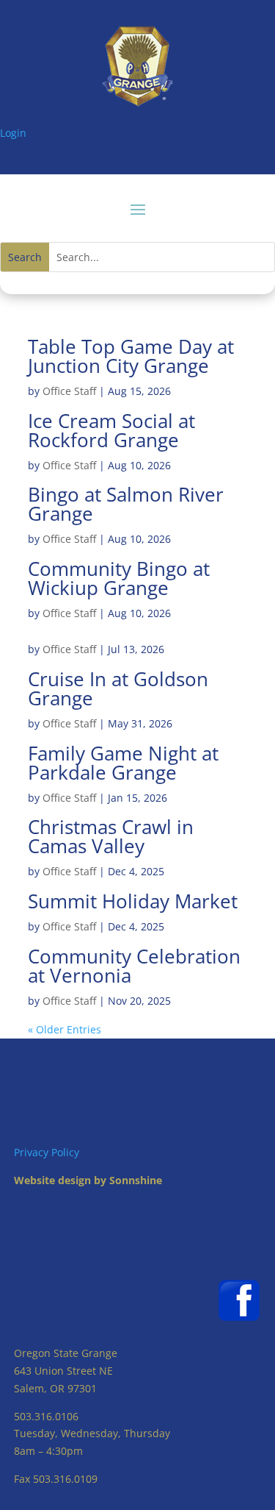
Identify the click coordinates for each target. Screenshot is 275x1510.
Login (13, 133)
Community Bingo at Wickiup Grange (119, 578)
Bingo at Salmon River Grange (126, 504)
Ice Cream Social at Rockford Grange (111, 430)
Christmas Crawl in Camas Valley (111, 836)
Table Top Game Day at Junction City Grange (131, 356)
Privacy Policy (46, 1152)
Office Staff (69, 391)
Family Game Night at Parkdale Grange (123, 763)
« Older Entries (64, 1029)
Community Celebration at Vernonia (134, 966)
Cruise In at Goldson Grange (118, 688)
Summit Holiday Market (133, 901)
